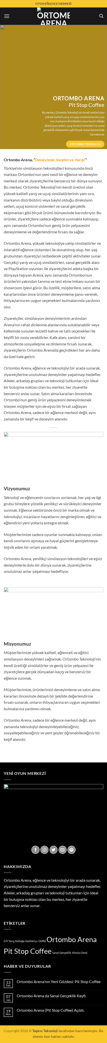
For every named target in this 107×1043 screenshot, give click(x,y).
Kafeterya (31, 941)
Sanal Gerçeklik (61, 952)
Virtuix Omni (79, 952)
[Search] (101, 16)
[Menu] (7, 16)
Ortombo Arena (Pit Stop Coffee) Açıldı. (50, 1010)
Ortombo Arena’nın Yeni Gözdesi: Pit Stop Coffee (59, 981)
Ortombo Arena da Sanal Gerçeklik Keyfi (51, 995)
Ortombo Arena (72, 939)
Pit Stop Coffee (28, 951)
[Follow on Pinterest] (71, 850)
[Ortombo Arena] (53, 16)
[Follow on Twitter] (54, 850)
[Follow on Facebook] (35, 850)
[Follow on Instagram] (44, 850)
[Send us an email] (62, 850)
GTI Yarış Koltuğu (14, 941)
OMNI (42, 941)
